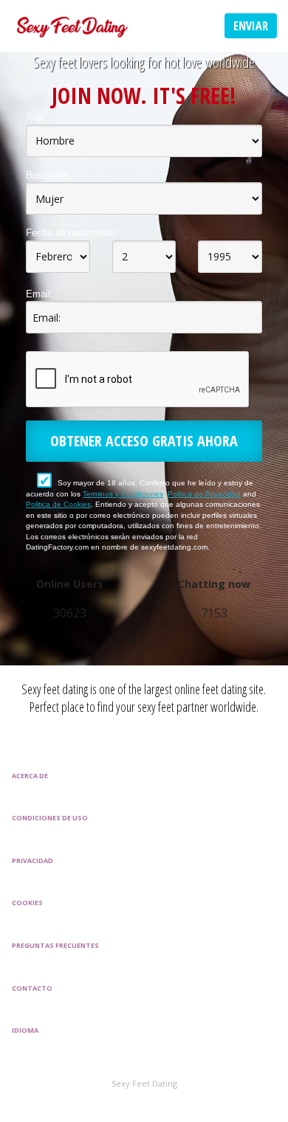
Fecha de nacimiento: (72, 232)
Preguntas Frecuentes (55, 945)
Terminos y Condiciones (123, 494)
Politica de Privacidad (204, 494)
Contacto (32, 988)
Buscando (47, 175)
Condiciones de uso (50, 818)
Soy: (36, 116)
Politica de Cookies (58, 504)
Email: (39, 293)
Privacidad (32, 860)
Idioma (25, 1030)
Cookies (27, 902)
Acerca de (30, 775)
